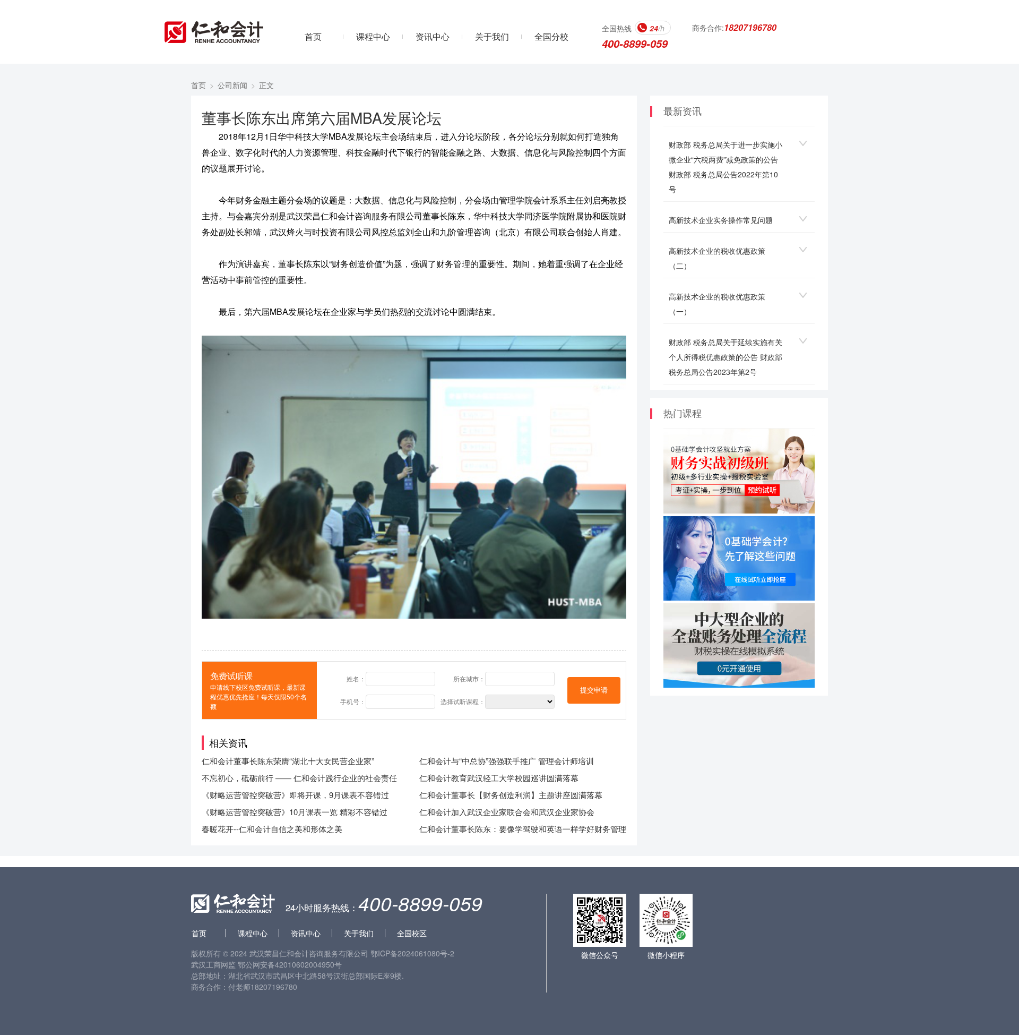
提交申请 (594, 690)
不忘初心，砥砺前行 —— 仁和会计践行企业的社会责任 (299, 777)
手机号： (353, 701)
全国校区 (412, 933)
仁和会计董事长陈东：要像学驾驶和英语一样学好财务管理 (522, 828)
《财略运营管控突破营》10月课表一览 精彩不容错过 (294, 811)
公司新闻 (232, 85)
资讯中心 (433, 36)
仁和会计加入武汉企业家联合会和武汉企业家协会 (506, 811)
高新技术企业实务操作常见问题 (721, 220)
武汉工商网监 (213, 964)
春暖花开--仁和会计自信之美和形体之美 (272, 828)
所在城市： (469, 678)
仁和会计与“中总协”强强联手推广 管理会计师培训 (506, 760)
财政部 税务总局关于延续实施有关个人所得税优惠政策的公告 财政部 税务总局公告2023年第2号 (725, 357)
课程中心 (373, 36)
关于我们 (492, 36)
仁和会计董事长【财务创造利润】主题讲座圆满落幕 (510, 794)
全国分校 (551, 36)
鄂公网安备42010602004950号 (290, 964)
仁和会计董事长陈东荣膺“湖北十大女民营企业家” (288, 760)
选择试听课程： (463, 701)
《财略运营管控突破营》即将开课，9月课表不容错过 (295, 794)
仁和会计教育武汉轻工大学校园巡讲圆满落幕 (498, 777)
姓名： (356, 678)
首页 (313, 36)
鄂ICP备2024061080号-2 (412, 953)
